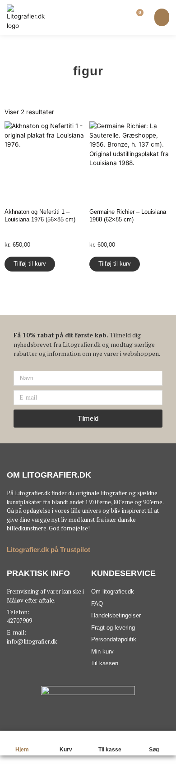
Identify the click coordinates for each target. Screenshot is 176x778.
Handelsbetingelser (116, 615)
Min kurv (102, 651)
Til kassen (104, 663)
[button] (161, 17)
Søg (154, 749)
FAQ (97, 603)
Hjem (22, 749)
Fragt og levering (113, 627)
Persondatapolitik (113, 639)
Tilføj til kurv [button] (30, 263)
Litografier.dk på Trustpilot (48, 549)
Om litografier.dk (112, 591)
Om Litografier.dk (49, 474)
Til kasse (109, 749)
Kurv (66, 749)
